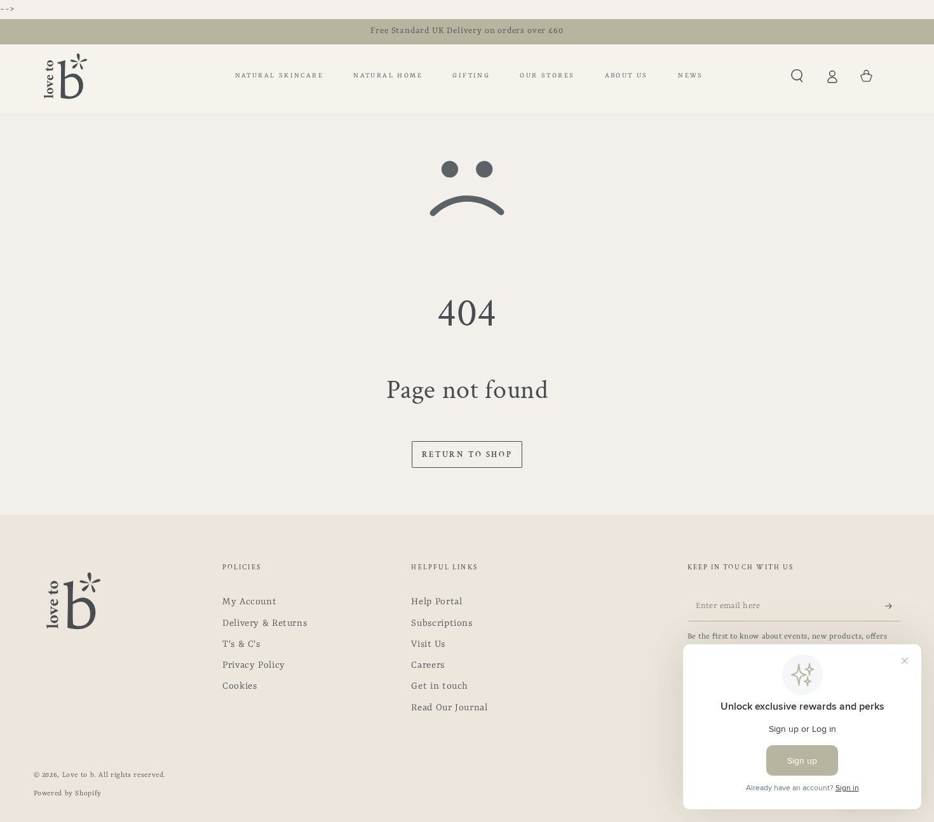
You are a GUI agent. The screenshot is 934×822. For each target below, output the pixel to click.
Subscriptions (441, 623)
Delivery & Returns (264, 623)
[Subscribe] (892, 605)
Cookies (239, 686)
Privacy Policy (253, 665)
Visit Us (428, 644)
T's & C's (241, 644)
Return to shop (467, 454)
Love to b (78, 775)
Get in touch (439, 686)
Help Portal (436, 602)
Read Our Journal (449, 708)
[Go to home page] (65, 76)
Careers (427, 665)
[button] (797, 76)
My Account (249, 602)
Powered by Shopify (68, 793)
